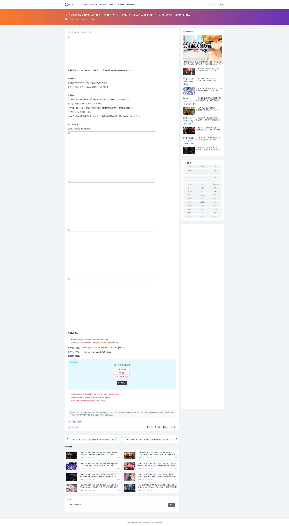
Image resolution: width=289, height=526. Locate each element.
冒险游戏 (215, 184)
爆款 (202, 205)
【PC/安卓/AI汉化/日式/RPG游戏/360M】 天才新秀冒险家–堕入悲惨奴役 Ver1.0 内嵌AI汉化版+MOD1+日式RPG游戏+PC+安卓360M (202, 64)
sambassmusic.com (144, 522)
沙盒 (215, 202)
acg (75, 427)
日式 (202, 198)
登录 (221, 4)
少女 (202, 195)
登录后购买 (122, 383)
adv (202, 166)
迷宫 (202, 212)
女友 (202, 191)
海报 (165, 427)
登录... (71, 504)
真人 (215, 205)
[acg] (66, 19)
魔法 (202, 216)
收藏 (158, 427)
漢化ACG (102, 4)
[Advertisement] (202, 316)
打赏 (150, 427)
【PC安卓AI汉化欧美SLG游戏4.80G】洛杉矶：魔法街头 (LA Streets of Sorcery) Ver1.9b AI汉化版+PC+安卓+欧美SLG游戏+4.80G (157, 487)
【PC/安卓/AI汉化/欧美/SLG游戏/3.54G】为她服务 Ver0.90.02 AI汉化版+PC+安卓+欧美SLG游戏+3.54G (209, 150)
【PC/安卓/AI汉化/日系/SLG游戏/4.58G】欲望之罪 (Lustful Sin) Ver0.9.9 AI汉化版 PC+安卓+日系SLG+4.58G (99, 465)
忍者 (215, 195)
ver (215, 181)
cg (202, 170)
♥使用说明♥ (131, 4)
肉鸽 (215, 209)
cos (215, 170)
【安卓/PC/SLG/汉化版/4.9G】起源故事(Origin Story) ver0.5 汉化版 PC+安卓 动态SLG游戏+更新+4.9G (208, 100)
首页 (85, 4)
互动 (189, 184)
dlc (215, 173)
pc (69, 422)
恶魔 (189, 198)
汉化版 (202, 202)
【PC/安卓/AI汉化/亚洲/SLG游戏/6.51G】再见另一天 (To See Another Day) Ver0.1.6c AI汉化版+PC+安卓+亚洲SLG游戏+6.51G (100, 476)
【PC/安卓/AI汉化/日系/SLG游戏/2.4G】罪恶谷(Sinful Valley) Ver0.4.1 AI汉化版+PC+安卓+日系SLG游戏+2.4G (157, 476)
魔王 (215, 216)
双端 (215, 188)
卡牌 (202, 188)
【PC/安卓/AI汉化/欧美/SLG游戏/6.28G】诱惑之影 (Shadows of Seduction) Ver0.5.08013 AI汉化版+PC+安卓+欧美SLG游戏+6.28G (99, 454)
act (190, 166)
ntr (202, 177)
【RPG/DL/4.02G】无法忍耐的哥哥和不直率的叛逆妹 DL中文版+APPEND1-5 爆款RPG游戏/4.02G (208, 140)
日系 (215, 198)
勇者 (189, 188)
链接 (173, 427)
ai (215, 166)
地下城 (190, 191)
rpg (190, 181)
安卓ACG (93, 4)
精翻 (202, 209)
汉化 (189, 202)
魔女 (189, 216)
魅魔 (215, 212)
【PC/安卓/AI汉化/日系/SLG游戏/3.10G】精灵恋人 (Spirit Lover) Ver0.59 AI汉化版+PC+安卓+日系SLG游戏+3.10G (99, 487)
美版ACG (121, 4)
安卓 (215, 191)
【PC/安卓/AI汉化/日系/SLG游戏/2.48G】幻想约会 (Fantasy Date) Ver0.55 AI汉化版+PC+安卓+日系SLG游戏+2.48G (157, 465)
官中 (189, 195)
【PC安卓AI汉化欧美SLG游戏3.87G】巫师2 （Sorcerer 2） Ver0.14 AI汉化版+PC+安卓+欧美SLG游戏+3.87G (157, 454)
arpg (189, 170)
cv (189, 173)
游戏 (79, 422)
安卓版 (71, 19)
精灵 (189, 209)
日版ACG (112, 4)
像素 (202, 184)
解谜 (189, 212)
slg (74, 422)
